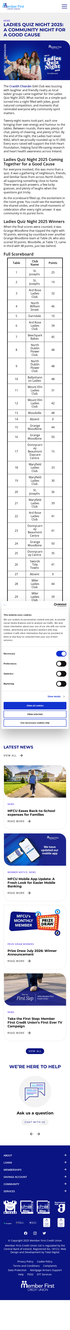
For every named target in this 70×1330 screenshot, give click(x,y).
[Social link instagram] (35, 1234)
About (8, 1155)
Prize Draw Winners (21, 944)
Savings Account (15, 1177)
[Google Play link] (20, 1222)
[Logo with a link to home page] (13, 6)
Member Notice (18, 872)
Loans (8, 1162)
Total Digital (52, 1252)
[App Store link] (33, 1222)
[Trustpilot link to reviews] (7, 1222)
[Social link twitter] (44, 1234)
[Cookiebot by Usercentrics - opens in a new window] (50, 605)
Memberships (13, 1169)
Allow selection (35, 714)
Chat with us (35, 1122)
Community (11, 1184)
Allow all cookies (35, 705)
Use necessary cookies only (35, 723)
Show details (54, 696)
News (7, 20)
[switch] (61, 664)
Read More (16, 821)
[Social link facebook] (26, 1234)
